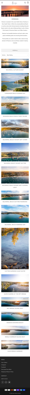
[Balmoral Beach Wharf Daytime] (15, 152)
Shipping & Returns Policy (7, 371)
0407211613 (4, 379)
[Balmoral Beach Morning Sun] (15, 214)
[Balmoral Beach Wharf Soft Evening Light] (15, 174)
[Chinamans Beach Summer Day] (15, 82)
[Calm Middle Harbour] (15, 344)
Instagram (3, 365)
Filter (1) (15, 50)
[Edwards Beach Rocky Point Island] (15, 105)
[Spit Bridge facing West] (15, 302)
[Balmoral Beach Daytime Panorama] (15, 195)
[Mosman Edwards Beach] (15, 316)
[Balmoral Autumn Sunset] (15, 63)
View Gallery (4, 362)
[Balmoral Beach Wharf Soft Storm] (15, 128)
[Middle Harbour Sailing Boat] (15, 330)
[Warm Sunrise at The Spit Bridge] (15, 283)
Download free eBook (6, 369)
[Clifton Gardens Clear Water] (15, 248)
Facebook (3, 367)
